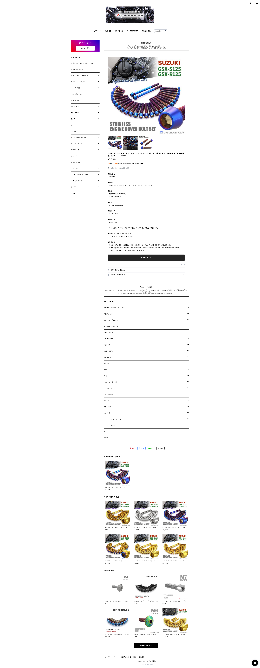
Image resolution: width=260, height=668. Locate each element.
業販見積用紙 (146, 31)
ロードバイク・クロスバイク (112, 419)
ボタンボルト (108, 345)
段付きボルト (108, 357)
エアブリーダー (108, 394)
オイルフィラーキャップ (111, 326)
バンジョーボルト (109, 388)
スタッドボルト (108, 407)
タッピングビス (108, 351)
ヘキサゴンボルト (109, 339)
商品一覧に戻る (146, 645)
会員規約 (141, 657)
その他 (106, 438)
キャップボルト (108, 332)
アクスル (106, 431)
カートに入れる (146, 258)
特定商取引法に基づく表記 (128, 657)
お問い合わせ (118, 31)
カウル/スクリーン (109, 425)
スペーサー (107, 400)
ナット (105, 370)
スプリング (107, 413)
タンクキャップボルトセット (112, 320)
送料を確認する (127, 168)
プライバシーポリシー (111, 657)
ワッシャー (107, 376)
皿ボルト (106, 363)
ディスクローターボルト (111, 382)
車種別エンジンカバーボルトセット (115, 308)
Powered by (144, 664)
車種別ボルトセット (110, 314)
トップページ (97, 31)
